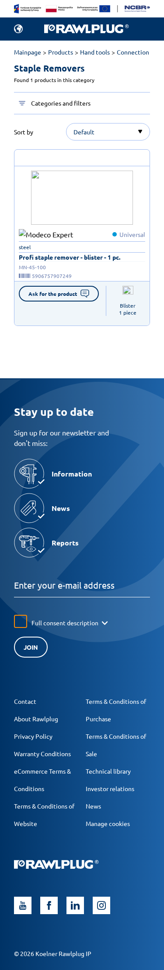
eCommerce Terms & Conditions (42, 779)
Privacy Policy (33, 736)
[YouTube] (22, 905)
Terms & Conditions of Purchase (116, 710)
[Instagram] (101, 905)
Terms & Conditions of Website (44, 814)
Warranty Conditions (42, 753)
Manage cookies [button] (108, 823)
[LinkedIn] (75, 905)
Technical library (108, 771)
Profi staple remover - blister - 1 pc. (69, 257)
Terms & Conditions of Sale (116, 744)
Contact (25, 701)
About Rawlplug (36, 719)
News (93, 806)
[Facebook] (49, 905)
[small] (82, 197)
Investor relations (110, 788)
